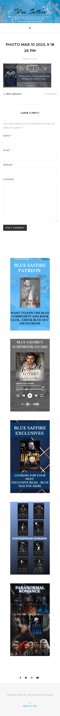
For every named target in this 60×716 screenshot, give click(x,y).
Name (7, 135)
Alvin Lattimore (13, 93)
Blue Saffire (30, 11)
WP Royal (48, 694)
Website (7, 164)
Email (7, 150)
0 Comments (50, 93)
